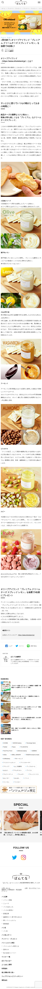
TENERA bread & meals (32, 754)
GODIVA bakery (17, 743)
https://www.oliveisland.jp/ (14, 61)
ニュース (6, 903)
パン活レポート (7, 935)
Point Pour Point (7, 751)
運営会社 (4, 980)
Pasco (14, 747)
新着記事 (6, 913)
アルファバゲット (8, 774)
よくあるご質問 (7, 964)
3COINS (5, 743)
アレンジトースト (34, 774)
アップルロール (31, 766)
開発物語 (6, 923)
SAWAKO (34, 751)
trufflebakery (6, 758)
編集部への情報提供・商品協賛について (12, 890)
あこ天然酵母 (18, 766)
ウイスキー (17, 782)
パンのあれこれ (8, 906)
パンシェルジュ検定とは (11, 946)
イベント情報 (7, 900)
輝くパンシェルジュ (9, 920)
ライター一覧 (6, 957)
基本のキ (6, 949)
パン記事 (4, 897)
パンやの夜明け (8, 910)
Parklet (5, 747)
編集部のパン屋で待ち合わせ (12, 917)
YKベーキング (19, 758)
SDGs (5, 754)
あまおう (5, 770)
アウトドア (6, 766)
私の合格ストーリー (9, 952)
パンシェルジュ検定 (8, 943)
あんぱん (16, 778)
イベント (26, 778)
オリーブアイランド (7, 574)
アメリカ (29, 770)
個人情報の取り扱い (8, 972)
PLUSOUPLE (24, 747)
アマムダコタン (17, 770)
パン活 (4, 928)
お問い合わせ (6, 888)
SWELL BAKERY (16, 754)
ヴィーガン (6, 782)
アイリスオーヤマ (25, 762)
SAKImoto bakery (22, 751)
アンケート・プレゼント (9, 939)
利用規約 (4, 968)
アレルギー (21, 774)
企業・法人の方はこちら (32, 888)
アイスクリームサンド (9, 762)
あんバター (6, 778)
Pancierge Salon (31, 743)
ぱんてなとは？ (7, 961)
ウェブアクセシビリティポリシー (12, 976)
